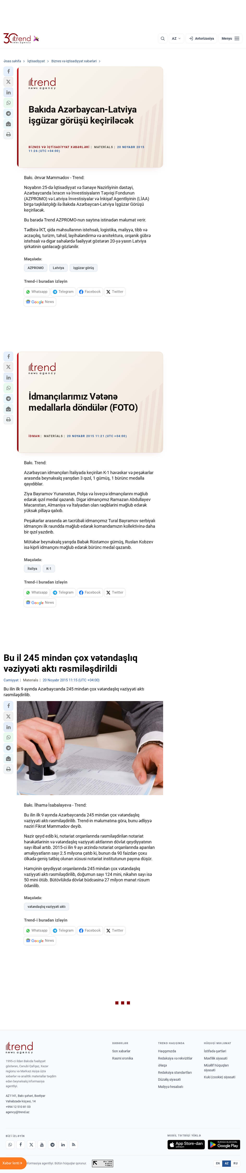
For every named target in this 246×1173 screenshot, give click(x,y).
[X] (31, 1144)
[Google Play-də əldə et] (224, 1144)
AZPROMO (36, 268)
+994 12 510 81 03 (18, 1107)
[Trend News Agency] (19, 1048)
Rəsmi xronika (122, 1058)
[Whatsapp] (10, 1144)
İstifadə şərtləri (215, 1051)
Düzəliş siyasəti (169, 1079)
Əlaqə (162, 1065)
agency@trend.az (17, 1112)
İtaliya (32, 569)
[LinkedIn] (63, 1144)
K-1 (48, 569)
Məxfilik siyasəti (215, 1058)
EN (218, 1163)
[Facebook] (20, 1144)
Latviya (58, 268)
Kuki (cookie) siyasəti (219, 1077)
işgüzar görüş (83, 268)
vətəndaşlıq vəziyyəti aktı (47, 907)
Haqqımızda (167, 1051)
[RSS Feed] (73, 1144)
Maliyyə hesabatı (170, 1087)
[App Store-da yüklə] (186, 1144)
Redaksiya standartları (175, 1072)
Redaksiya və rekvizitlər (175, 1058)
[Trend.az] (21, 38)
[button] (8, 71)
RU (236, 1163)
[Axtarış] (162, 38)
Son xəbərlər (121, 1051)
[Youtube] (41, 1144)
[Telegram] (52, 1144)
